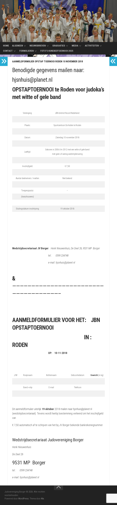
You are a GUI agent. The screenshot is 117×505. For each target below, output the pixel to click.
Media (75, 45)
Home (6, 45)
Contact (8, 50)
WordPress (23, 498)
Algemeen (17, 45)
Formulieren (26, 50)
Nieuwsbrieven (38, 45)
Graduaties (58, 45)
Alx (42, 498)
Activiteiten (92, 45)
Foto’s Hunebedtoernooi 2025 (56, 50)
